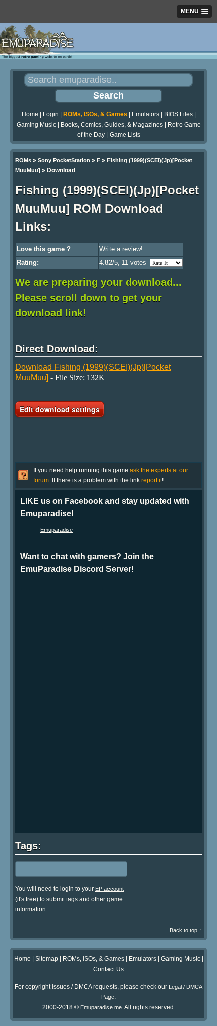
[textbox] (59, 869)
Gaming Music (36, 124)
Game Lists (125, 134)
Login (51, 114)
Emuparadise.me (101, 1007)
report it (151, 480)
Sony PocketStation (64, 160)
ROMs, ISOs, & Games (95, 114)
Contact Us (108, 969)
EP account (109, 889)
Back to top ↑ (186, 930)
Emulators (145, 114)
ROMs (23, 160)
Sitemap (46, 958)
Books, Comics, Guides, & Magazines (112, 124)
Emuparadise (56, 530)
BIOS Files (178, 114)
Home (30, 114)
